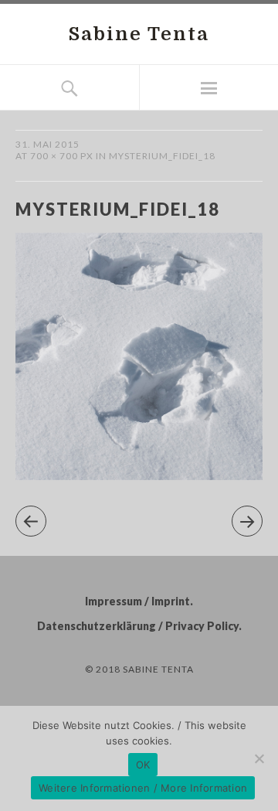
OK (143, 764)
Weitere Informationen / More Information (143, 788)
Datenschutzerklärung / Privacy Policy (138, 625)
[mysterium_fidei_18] (139, 475)
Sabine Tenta (139, 34)
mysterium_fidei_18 (162, 156)
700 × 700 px (61, 156)
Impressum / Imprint (137, 601)
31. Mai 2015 (47, 144)
